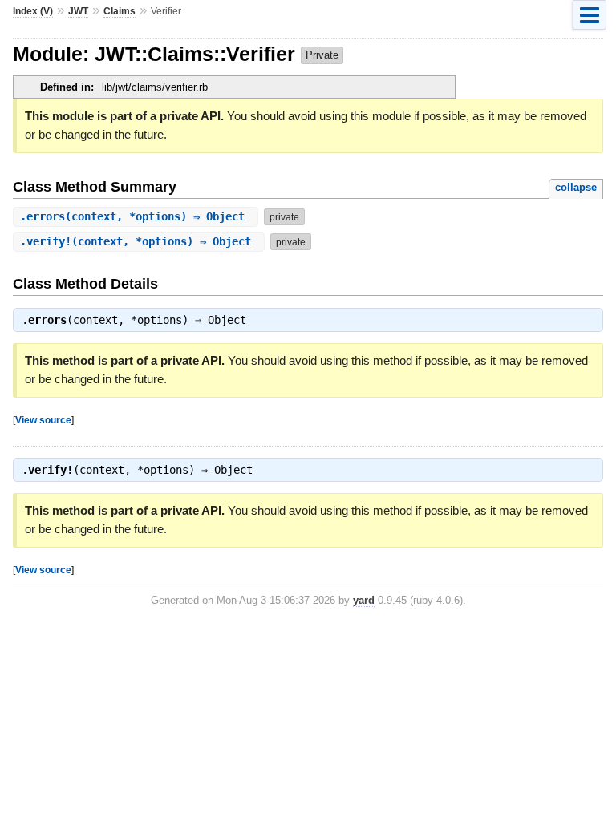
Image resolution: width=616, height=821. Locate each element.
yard (364, 600)
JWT (78, 11)
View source (43, 420)
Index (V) (33, 11)
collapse (576, 187)
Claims (119, 11)
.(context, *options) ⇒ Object (135, 216)
